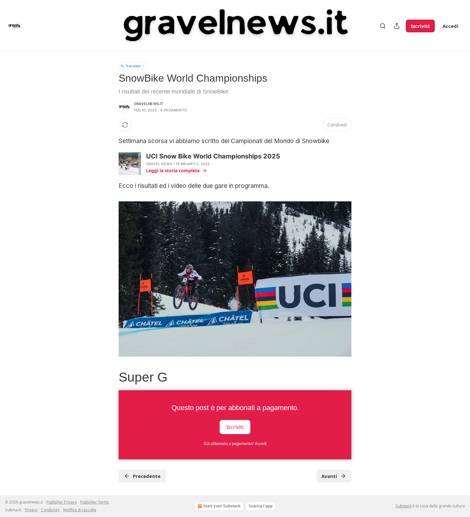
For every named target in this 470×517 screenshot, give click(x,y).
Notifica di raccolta (79, 510)
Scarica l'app (261, 506)
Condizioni (50, 510)
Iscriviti (420, 26)
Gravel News (159, 164)
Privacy (31, 510)
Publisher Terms (94, 502)
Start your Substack (221, 506)
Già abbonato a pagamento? (235, 443)
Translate (132, 65)
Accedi (450, 26)
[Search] (382, 26)
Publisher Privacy (61, 502)
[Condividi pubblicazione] (396, 26)
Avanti (329, 476)
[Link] (110, 377)
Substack (403, 506)
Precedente (147, 476)
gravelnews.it (148, 103)
